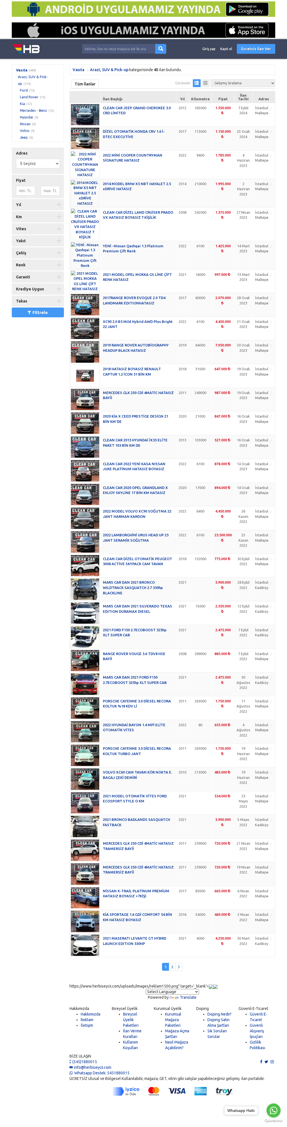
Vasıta (21, 70)
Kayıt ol (226, 49)
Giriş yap (209, 49)
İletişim (87, 1025)
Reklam (87, 1019)
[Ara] (160, 49)
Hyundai (26, 117)
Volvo (24, 130)
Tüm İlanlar (85, 84)
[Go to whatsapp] (274, 1110)
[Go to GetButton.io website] (274, 1121)
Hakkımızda (90, 1014)
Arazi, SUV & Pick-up (109, 69)
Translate (188, 997)
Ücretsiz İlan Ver (256, 49)
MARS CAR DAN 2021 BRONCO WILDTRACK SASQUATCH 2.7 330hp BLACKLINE (133, 587)
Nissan (25, 124)
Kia (22, 104)
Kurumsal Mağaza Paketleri (173, 1020)
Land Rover (29, 97)
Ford (24, 90)
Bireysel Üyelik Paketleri (130, 1020)
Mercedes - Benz (33, 110)
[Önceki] (178, 967)
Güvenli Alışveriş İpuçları (257, 1031)
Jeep (24, 137)
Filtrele (40, 312)
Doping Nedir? (219, 1014)
